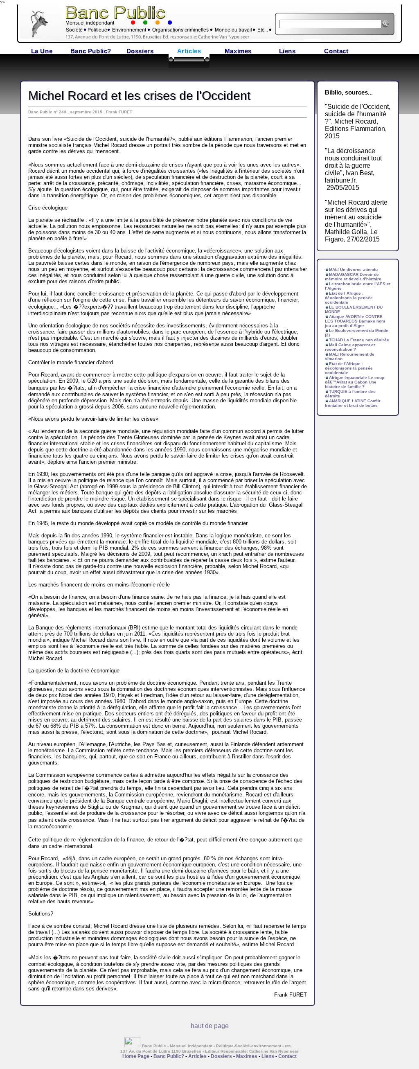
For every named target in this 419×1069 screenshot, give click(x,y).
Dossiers (140, 50)
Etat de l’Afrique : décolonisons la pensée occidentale (349, 297)
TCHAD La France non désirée (359, 340)
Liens (287, 50)
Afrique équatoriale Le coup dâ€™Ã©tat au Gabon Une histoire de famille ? (354, 382)
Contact (336, 50)
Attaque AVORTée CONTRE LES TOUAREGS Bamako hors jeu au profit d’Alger (355, 321)
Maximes (238, 50)
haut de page (210, 1025)
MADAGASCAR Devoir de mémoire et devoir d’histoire (353, 276)
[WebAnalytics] (133, 1045)
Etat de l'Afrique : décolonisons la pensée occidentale (349, 368)
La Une (42, 50)
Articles (189, 50)
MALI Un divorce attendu (353, 269)
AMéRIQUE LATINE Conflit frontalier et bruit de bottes (352, 403)
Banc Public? (90, 50)
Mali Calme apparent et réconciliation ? (350, 347)
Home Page (135, 1056)
